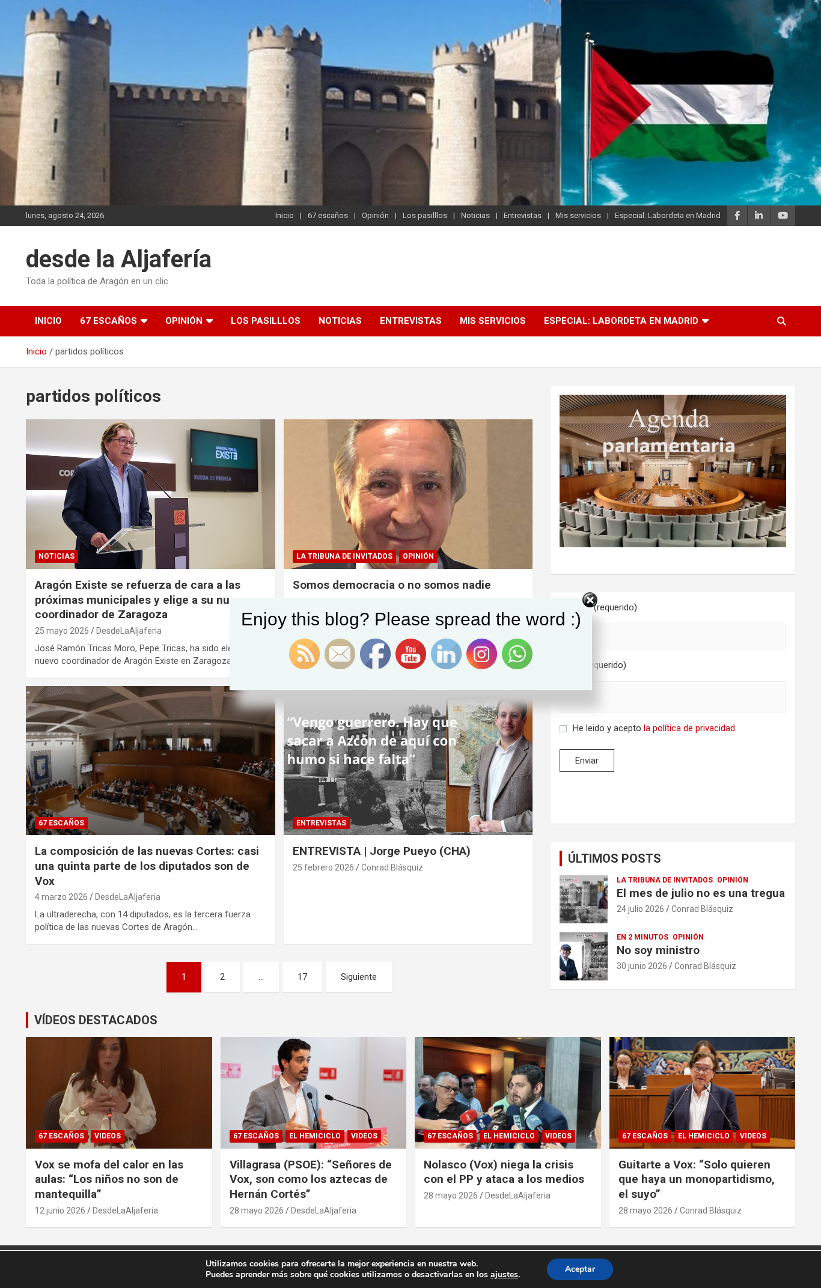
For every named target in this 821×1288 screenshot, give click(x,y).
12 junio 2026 (60, 1210)
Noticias (475, 215)
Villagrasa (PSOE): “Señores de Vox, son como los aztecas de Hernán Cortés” (311, 1179)
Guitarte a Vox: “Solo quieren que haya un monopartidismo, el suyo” (696, 1179)
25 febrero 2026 (323, 867)
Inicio (284, 215)
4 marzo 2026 (61, 897)
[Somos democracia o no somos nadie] (407, 494)
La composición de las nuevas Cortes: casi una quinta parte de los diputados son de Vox (147, 865)
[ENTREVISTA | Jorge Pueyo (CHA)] (407, 760)
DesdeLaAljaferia (127, 897)
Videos (107, 1136)
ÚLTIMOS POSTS (614, 858)
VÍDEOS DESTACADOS (95, 1020)
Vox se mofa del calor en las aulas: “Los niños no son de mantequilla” (109, 1179)
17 (302, 976)
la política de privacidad (689, 728)
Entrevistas (523, 215)
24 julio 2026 (640, 909)
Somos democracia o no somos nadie (392, 585)
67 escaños (328, 215)
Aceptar (580, 1269)
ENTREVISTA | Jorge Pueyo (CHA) (382, 851)
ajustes (504, 1274)
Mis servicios (578, 215)
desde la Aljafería (119, 259)
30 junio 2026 (642, 966)
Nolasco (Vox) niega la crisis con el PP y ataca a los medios (504, 1172)
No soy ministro (658, 950)
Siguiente (359, 976)
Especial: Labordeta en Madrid (668, 215)
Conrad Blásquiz (392, 867)
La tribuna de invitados (344, 556)
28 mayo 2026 (257, 1210)
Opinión (375, 215)
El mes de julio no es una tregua (701, 893)
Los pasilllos (425, 215)
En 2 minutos (642, 937)
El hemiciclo (315, 1136)
